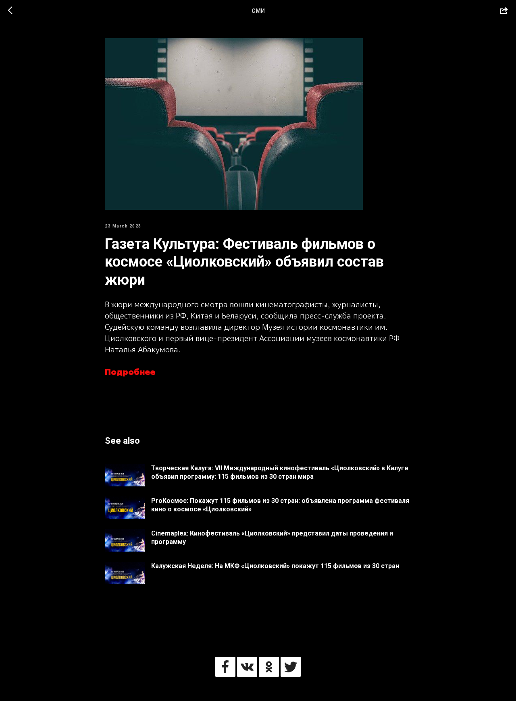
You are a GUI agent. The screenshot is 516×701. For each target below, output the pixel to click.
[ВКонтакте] (247, 667)
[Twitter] (291, 667)
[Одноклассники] (269, 667)
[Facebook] (225, 667)
